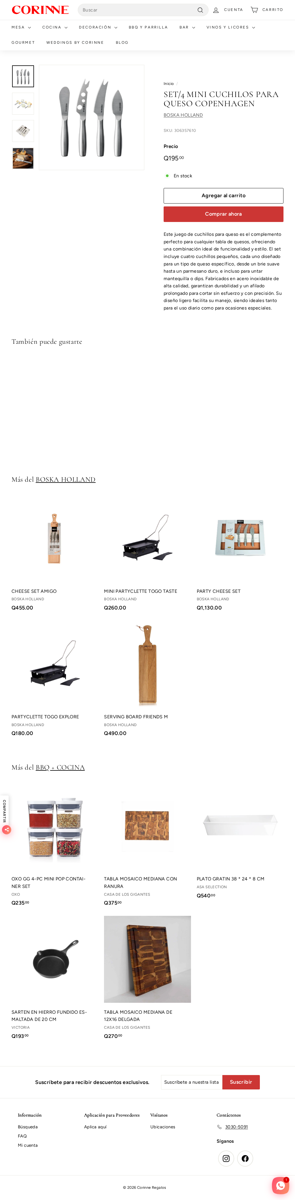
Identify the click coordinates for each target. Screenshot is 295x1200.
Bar (184, 27)
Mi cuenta (28, 1145)
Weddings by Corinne (75, 42)
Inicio (169, 83)
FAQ (22, 1136)
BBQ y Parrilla (148, 27)
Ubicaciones (162, 1126)
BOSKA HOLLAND (183, 115)
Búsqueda (28, 1126)
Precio (171, 146)
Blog (122, 42)
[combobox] (143, 10)
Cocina (52, 27)
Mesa (19, 27)
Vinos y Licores (229, 27)
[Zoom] (91, 117)
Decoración (96, 27)
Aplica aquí (95, 1126)
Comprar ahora (223, 214)
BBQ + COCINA (60, 767)
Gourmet (23, 42)
